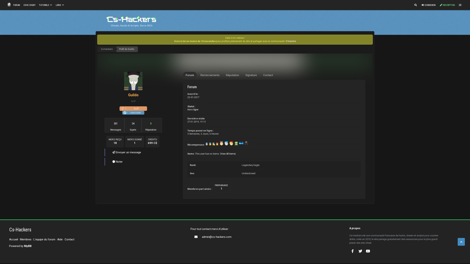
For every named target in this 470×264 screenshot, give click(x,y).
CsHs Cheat (30, 4)
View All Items (228, 154)
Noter (119, 161)
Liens (59, 4)
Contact (69, 239)
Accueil (13, 239)
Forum (16, 4)
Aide (60, 239)
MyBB (28, 246)
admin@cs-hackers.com (217, 237)
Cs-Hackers (107, 49)
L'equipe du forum (44, 239)
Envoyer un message (128, 152)
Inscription (449, 4)
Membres (25, 239)
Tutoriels (44, 4)
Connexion (430, 4)
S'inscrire (291, 41)
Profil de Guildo (126, 49)
